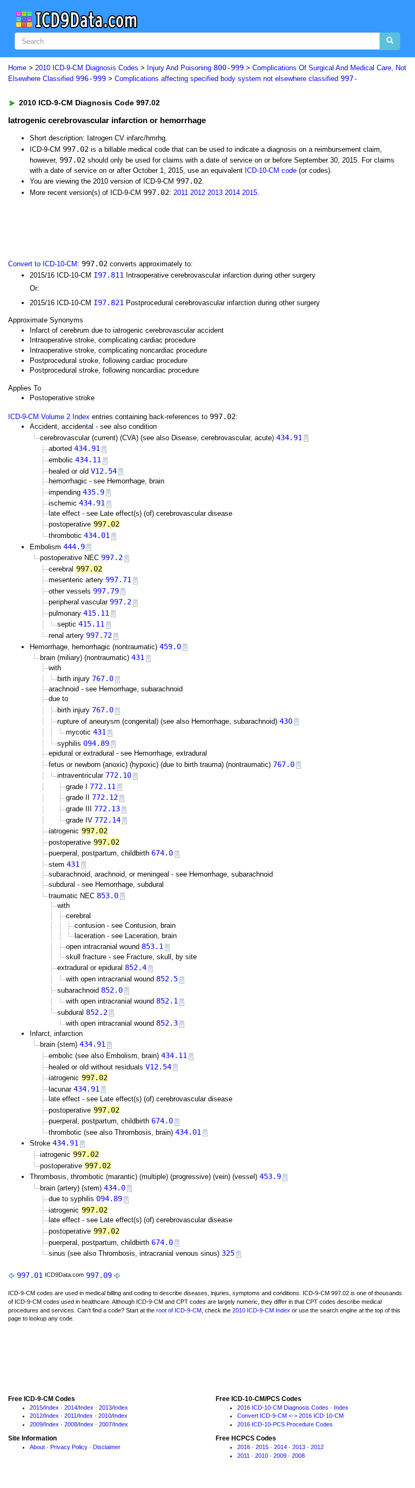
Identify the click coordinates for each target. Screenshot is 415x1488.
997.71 (118, 579)
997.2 (112, 557)
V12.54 (104, 471)
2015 (249, 192)
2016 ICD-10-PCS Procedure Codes (285, 1424)
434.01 (97, 535)
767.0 (102, 678)
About (37, 1447)
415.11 (96, 613)
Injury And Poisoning (195, 68)
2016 (243, 1447)
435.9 (93, 492)
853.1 (152, 946)
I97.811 (108, 275)
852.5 (167, 978)
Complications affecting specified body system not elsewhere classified (236, 79)
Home (17, 68)
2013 (215, 192)
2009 (36, 1424)
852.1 (167, 1001)
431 (137, 657)
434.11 (88, 459)
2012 (197, 192)
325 (228, 1253)
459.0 (170, 646)
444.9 (74, 546)
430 (285, 721)
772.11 (103, 786)
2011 (180, 192)
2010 (104, 1415)
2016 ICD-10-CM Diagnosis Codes (283, 1407)
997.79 (106, 591)
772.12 (105, 797)
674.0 (162, 853)
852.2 (97, 1012)
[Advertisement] (130, 227)
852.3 (167, 1023)
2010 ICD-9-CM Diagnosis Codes (86, 68)
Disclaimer (107, 1447)
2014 (232, 192)
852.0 (112, 990)
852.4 (135, 967)
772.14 (108, 820)
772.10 (118, 775)
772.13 (107, 808)
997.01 (30, 1275)
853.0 (107, 895)
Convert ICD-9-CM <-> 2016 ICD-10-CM (290, 1415)
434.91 (289, 437)
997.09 (99, 1275)
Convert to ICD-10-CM (42, 264)
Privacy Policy (69, 1447)
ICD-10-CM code (271, 170)
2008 (70, 1424)
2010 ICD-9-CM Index (261, 1310)
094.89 (96, 743)
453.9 (270, 1176)
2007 (105, 1424)
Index (51, 1407)
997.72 (99, 635)
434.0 (114, 1187)
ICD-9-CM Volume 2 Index (49, 417)
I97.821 (108, 302)
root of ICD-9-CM (179, 1310)
